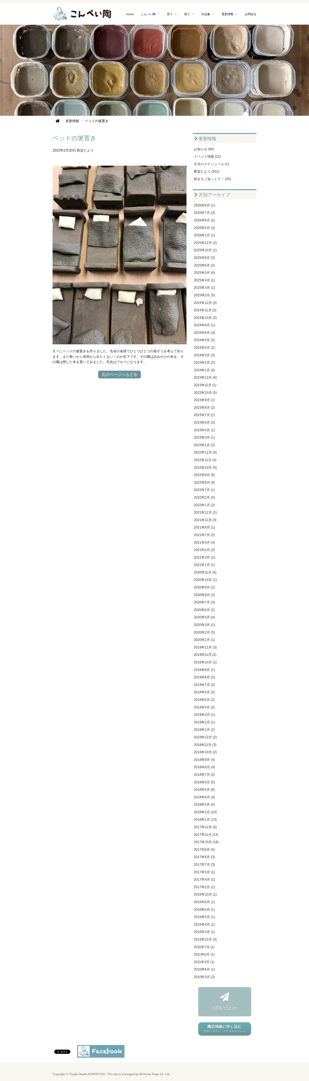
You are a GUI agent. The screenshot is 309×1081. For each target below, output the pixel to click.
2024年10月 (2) (205, 318)
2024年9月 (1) (204, 325)
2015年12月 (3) (205, 939)
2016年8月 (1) (204, 902)
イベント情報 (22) (207, 156)
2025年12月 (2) (205, 243)
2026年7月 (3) (204, 212)
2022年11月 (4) (205, 460)
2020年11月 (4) (205, 572)
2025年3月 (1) (204, 287)
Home (130, 14)
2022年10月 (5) (205, 467)
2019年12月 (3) (205, 647)
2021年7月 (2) (204, 535)
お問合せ (250, 14)
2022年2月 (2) (204, 497)
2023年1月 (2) (204, 445)
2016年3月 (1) (204, 932)
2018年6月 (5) (204, 782)
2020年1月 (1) (204, 640)
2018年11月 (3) (205, 745)
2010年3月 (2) (204, 977)
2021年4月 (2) (204, 550)
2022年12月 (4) (205, 452)
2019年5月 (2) (204, 700)
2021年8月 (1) (204, 527)
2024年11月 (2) (205, 310)
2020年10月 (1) (205, 580)
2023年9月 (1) (204, 400)
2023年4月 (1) (204, 430)
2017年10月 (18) (206, 842)
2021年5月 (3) (204, 542)
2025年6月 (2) (204, 265)
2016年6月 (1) (204, 909)
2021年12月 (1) (205, 512)
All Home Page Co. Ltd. (154, 1074)
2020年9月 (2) (204, 587)
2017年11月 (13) (206, 834)
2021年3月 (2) (204, 557)
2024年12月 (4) (205, 303)
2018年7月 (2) (204, 774)
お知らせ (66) (204, 149)
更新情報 (207, 138)
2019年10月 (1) (205, 662)
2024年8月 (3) (204, 332)
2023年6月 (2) (204, 422)
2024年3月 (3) (204, 355)
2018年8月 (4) (204, 767)
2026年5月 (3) (204, 228)
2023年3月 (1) (204, 437)
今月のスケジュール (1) (211, 164)
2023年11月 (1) (205, 385)
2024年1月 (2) (204, 370)
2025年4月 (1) (204, 280)
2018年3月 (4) (204, 804)
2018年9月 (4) (204, 759)
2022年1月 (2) (204, 505)
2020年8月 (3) (204, 595)
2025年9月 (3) (204, 258)
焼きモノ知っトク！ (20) (212, 179)
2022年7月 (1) (204, 490)
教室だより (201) (206, 171)
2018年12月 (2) (205, 737)
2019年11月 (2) (205, 654)
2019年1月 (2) (204, 729)
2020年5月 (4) (204, 617)
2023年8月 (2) (204, 407)
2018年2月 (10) (205, 812)
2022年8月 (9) (204, 482)
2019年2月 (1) (204, 722)
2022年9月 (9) (204, 475)
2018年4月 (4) (204, 797)
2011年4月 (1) (204, 962)
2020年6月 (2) (204, 610)
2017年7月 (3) (204, 864)
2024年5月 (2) (204, 347)
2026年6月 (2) (204, 220)
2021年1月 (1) (204, 565)
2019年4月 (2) (204, 707)
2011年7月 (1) (204, 947)
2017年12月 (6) (205, 827)
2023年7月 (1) (204, 415)
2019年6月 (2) (204, 692)
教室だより (85, 150)
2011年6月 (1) (204, 954)
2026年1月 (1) (204, 235)
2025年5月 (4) (204, 272)
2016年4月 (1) (204, 924)
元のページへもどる (119, 374)
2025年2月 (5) (204, 295)
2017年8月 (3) (204, 857)
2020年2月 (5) (204, 632)
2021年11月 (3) (205, 520)
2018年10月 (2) (205, 752)
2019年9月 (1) (204, 670)
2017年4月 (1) (204, 879)
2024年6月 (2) (204, 340)
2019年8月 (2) (204, 677)
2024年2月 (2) (204, 362)
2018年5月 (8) (204, 789)
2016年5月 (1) (204, 917)
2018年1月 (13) (205, 819)
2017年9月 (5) (204, 849)
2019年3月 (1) (204, 714)
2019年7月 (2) (204, 685)
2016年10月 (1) (205, 894)
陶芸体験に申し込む (224, 1029)
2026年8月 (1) (204, 205)
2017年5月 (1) (204, 872)
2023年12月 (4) (205, 377)
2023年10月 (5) (205, 392)
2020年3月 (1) (204, 625)
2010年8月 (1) (204, 969)
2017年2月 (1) (204, 887)
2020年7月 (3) (204, 602)
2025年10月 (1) (205, 250)
